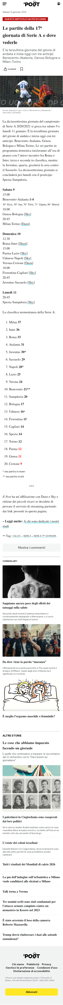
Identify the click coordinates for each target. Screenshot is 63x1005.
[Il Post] (31, 3)
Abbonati (31, 992)
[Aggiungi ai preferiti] (21, 69)
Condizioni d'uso (47, 967)
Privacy (46, 964)
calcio (16, 535)
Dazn (25, 224)
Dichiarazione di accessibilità (31, 971)
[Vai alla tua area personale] (58, 3)
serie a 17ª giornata (45, 535)
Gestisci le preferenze (20, 967)
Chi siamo (18, 964)
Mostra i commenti (31, 547)
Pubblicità (33, 964)
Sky (27, 214)
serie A (27, 535)
